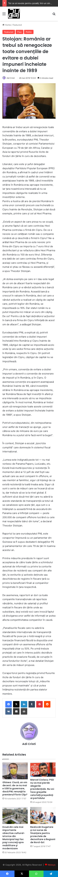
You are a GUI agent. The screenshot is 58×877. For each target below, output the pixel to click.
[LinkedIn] (24, 704)
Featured (17, 25)
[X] (16, 704)
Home (7, 25)
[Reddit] (47, 704)
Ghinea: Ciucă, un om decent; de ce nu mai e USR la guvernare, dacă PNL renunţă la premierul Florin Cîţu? (14, 788)
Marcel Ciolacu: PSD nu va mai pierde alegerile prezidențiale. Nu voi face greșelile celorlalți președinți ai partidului (42, 789)
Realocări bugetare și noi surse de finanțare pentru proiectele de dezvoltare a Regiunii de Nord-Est (42, 834)
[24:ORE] (14, 14)
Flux (19, 32)
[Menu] (4, 15)
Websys (51, 864)
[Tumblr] (32, 704)
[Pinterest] (39, 704)
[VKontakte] (8, 711)
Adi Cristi (11, 78)
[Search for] (54, 15)
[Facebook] (8, 704)
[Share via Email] (16, 711)
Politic (29, 32)
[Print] (24, 711)
